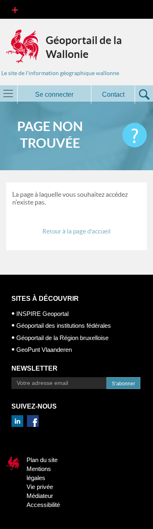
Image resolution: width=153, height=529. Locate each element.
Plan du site (42, 459)
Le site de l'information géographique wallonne (60, 73)
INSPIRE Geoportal (42, 313)
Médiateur (40, 495)
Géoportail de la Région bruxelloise (62, 337)
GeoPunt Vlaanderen (44, 349)
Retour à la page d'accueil (76, 231)
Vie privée (40, 486)
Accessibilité (43, 504)
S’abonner (123, 384)
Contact (113, 94)
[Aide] (134, 135)
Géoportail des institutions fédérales (63, 325)
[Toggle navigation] (15, 9)
